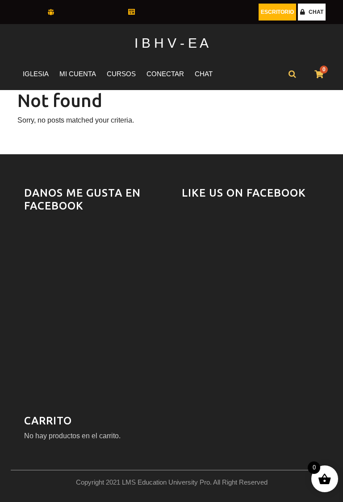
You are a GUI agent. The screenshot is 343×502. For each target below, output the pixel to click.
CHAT (316, 12)
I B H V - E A (171, 43)
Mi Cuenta (77, 74)
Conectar (165, 74)
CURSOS (121, 74)
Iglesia (36, 74)
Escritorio (277, 12)
